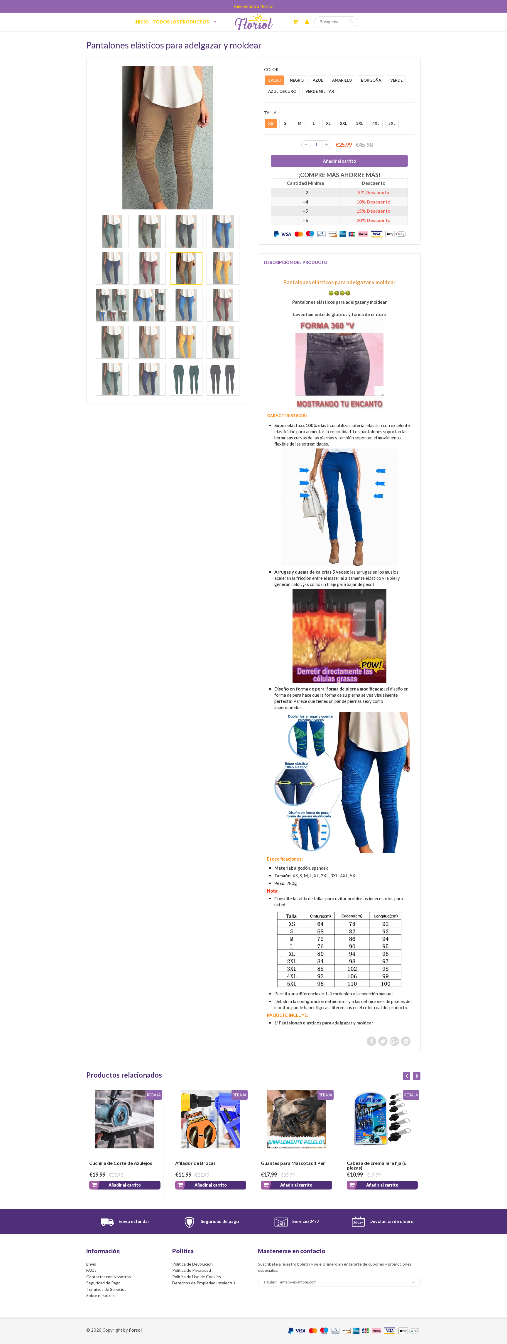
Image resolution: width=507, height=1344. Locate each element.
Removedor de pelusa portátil (379, 1163)
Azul (318, 80)
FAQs (91, 1270)
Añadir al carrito (125, 1184)
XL (328, 123)
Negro (297, 80)
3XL (359, 123)
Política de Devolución (192, 1263)
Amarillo (342, 80)
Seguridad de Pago (103, 1282)
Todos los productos (181, 21)
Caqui (274, 80)
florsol (135, 1330)
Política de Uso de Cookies (196, 1276)
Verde (396, 80)
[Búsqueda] (351, 21)
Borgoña (371, 80)
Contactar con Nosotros (108, 1276)
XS (270, 123)
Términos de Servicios (106, 1289)
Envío (91, 1263)
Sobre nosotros (100, 1295)
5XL (392, 123)
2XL (343, 123)
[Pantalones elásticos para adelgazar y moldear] (167, 137)
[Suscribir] (413, 1282)
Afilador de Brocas (109, 1163)
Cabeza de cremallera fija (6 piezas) (290, 1165)
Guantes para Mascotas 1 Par (207, 1163)
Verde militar (319, 91)
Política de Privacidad (191, 1270)
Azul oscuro (282, 91)
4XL (375, 123)
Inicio (141, 21)
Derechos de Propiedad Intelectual (204, 1282)
